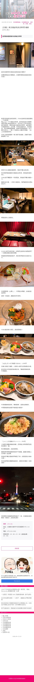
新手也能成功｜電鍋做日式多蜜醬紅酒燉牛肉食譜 (16, 608)
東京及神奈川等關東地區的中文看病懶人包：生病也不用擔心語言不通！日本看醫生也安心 (16, 603)
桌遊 (4, 630)
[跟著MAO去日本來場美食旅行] (17, 9)
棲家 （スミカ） (8, 524)
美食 (30, 23)
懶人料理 (5, 616)
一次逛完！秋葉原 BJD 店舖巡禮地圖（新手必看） (16, 594)
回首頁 (17, 548)
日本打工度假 (7, 619)
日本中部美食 (7, 617)
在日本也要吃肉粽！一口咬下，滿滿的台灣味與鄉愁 (16, 598)
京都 (27, 23)
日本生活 (5, 620)
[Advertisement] (17, 97)
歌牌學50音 (6, 632)
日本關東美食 (7, 624)
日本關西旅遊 (16, 22)
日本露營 (5, 629)
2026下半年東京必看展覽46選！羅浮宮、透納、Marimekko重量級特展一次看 (16, 590)
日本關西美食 (25, 22)
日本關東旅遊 (7, 622)
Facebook (17, 581)
